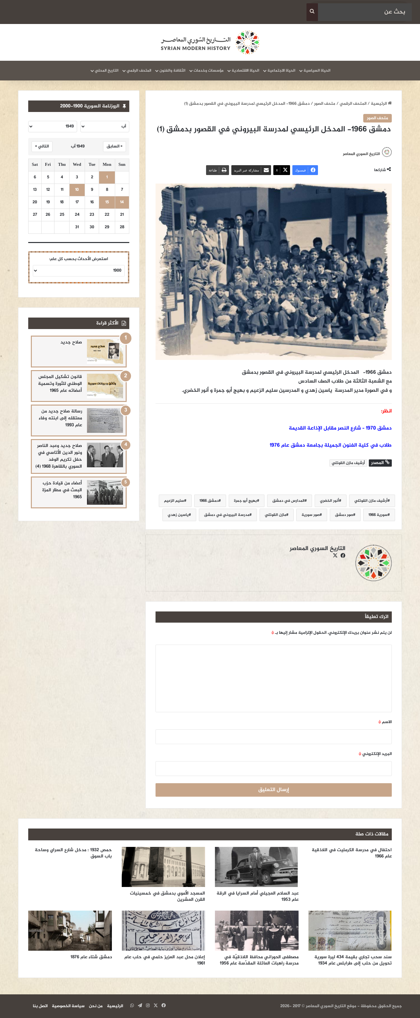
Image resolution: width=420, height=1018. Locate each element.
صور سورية (311, 515)
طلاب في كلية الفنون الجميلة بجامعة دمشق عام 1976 (331, 445)
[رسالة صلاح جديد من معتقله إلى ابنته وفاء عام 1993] (105, 420)
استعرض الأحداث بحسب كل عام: (78, 259)
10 (77, 190)
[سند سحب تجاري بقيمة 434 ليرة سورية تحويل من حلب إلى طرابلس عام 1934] (350, 931)
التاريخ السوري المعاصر (361, 154)
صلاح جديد (71, 342)
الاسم (385, 722)
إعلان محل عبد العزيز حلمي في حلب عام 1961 (164, 960)
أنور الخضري (329, 501)
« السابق (114, 146)
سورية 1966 (378, 515)
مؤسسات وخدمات (208, 70)
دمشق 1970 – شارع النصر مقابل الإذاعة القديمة (340, 428)
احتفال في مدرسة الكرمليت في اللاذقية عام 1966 (352, 853)
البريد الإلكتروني (375, 754)
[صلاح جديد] (105, 351)
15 (107, 202)
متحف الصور (324, 103)
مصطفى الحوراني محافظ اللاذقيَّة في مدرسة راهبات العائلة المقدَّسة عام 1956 (259, 960)
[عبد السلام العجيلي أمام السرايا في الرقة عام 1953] (257, 867)
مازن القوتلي (275, 515)
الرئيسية (379, 103)
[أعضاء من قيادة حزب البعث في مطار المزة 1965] (105, 492)
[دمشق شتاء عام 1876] (70, 931)
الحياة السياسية (317, 70)
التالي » (42, 146)
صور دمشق (344, 515)
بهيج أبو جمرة (245, 501)
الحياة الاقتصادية (245, 70)
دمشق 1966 (209, 501)
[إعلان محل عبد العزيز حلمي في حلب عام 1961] (163, 931)
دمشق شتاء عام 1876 (91, 957)
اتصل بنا (40, 1006)
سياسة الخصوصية (68, 1006)
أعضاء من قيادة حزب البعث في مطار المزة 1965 (62, 490)
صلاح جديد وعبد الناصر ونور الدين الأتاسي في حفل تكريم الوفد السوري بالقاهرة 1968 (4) (58, 456)
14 (122, 202)
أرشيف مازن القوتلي (371, 501)
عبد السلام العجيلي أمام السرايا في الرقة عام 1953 (258, 896)
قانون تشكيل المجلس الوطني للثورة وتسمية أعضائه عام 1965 (60, 383)
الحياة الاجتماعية (281, 70)
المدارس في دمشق (288, 501)
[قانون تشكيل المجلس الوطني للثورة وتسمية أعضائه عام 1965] (105, 386)
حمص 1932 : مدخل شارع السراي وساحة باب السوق (73, 853)
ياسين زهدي (178, 515)
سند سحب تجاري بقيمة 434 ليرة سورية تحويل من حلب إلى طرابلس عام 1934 (353, 960)
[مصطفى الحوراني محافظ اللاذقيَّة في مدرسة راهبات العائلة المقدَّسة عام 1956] (257, 931)
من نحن (96, 1006)
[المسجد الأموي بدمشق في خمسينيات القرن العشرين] (163, 867)
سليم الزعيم (174, 501)
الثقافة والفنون (172, 70)
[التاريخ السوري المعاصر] (210, 42)
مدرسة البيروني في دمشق (226, 515)
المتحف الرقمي (139, 70)
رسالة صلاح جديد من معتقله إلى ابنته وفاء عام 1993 (60, 418)
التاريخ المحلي (106, 70)
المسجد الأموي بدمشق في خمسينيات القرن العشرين (167, 896)
